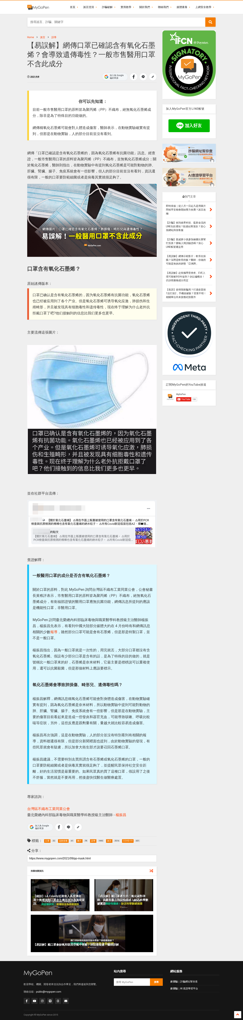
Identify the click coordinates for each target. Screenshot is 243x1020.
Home (30, 37)
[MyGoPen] (38, 7)
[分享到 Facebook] (134, 77)
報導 (53, 632)
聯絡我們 (163, 7)
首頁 (72, 7)
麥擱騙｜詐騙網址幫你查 (184, 981)
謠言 (42, 37)
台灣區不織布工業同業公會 (48, 809)
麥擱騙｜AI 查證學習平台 (184, 988)
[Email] (66, 1001)
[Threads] (58, 1001)
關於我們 (144, 7)
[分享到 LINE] (143, 77)
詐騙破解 (107, 7)
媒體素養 (182, 7)
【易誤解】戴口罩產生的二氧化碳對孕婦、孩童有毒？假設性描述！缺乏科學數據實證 (122, 899)
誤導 (53, 37)
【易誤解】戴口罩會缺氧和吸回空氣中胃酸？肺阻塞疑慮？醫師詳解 (76, 944)
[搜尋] (210, 22)
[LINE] (50, 1001)
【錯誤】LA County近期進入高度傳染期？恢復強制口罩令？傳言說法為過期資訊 (59, 899)
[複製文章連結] (153, 77)
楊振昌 (121, 815)
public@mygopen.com (48, 991)
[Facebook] (27, 1001)
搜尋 (156, 982)
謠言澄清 (88, 7)
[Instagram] (42, 1001)
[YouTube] (34, 1001)
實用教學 (126, 7)
